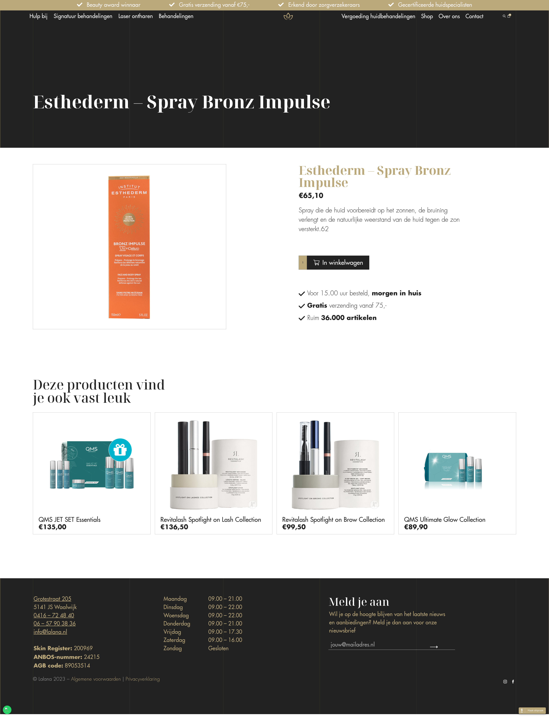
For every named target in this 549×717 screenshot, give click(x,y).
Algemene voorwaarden (96, 679)
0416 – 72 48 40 (54, 615)
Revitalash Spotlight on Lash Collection (210, 519)
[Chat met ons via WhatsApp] (7, 710)
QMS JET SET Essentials (70, 519)
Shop (427, 16)
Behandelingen (176, 16)
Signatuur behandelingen (83, 16)
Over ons (449, 16)
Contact (474, 16)
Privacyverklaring (143, 679)
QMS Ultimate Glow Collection (445, 519)
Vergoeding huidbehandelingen (378, 16)
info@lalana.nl (50, 631)
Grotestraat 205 (52, 598)
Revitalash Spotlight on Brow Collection (333, 519)
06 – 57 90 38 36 (55, 623)
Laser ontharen (135, 16)
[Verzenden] (434, 647)
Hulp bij (39, 16)
